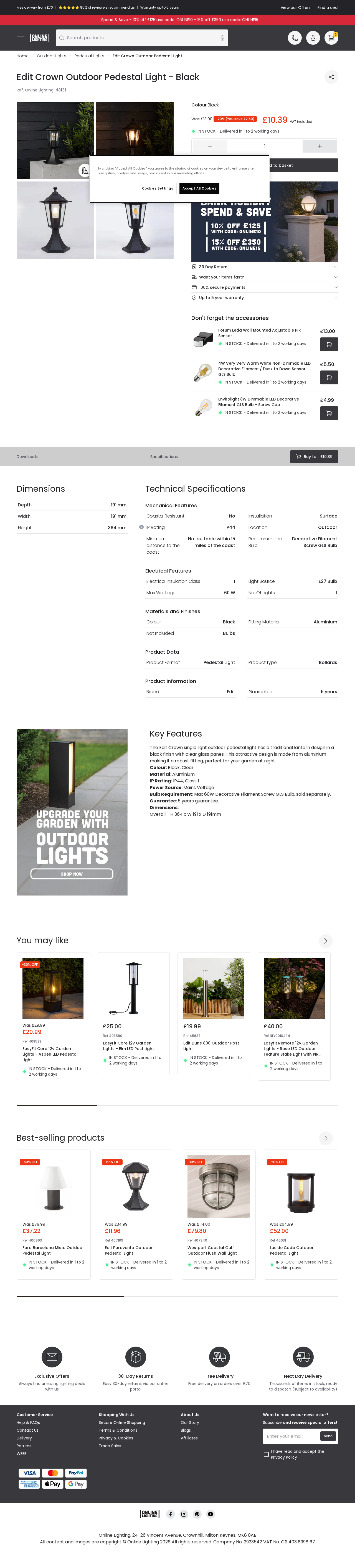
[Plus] (320, 146)
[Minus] (210, 146)
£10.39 (318, 456)
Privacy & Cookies (116, 1438)
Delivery (24, 1438)
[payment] (54, 1473)
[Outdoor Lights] (72, 812)
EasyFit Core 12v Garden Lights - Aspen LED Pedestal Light (50, 1054)
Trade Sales (110, 1446)
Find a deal (328, 7)
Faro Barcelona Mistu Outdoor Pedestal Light (53, 1250)
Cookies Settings (157, 188)
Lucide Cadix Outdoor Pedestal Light (292, 1250)
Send (328, 1436)
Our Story (190, 1422)
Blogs (186, 1430)
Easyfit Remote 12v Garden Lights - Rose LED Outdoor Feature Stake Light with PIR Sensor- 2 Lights (291, 1051)
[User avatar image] (313, 38)
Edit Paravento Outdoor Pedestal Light (129, 1250)
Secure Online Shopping (122, 1422)
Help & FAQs (28, 1422)
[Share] (331, 77)
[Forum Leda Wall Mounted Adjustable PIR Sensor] (203, 339)
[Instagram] (184, 1514)
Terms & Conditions (118, 1430)
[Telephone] (295, 38)
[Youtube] (210, 1514)
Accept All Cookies (199, 188)
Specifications (164, 456)
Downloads (27, 456)
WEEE (21, 1453)
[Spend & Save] (264, 221)
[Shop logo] (39, 38)
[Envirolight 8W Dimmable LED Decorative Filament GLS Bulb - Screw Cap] (203, 408)
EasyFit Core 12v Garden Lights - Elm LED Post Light (128, 1045)
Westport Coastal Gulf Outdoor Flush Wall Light (212, 1250)
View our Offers (296, 7)
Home (23, 56)
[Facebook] (170, 1514)
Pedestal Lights (89, 56)
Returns (24, 1446)
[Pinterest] (197, 1514)
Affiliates (189, 1438)
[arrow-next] (326, 941)
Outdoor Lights (51, 56)
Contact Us (28, 1430)
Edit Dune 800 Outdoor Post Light (211, 1045)
